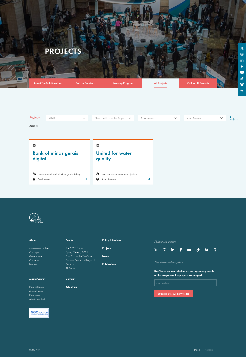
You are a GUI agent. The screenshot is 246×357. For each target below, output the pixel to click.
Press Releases (36, 286)
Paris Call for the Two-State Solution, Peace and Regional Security (80, 260)
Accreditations (36, 290)
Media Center (37, 278)
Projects (106, 248)
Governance (35, 256)
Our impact (34, 252)
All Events (70, 268)
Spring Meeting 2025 (77, 252)
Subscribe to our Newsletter (173, 293)
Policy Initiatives (111, 240)
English (197, 349)
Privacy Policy (34, 349)
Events (69, 240)
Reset (32, 126)
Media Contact (37, 298)
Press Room (34, 294)
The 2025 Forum (74, 248)
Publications (109, 264)
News (105, 256)
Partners (33, 264)
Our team (34, 260)
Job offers (71, 286)
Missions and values (39, 248)
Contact (70, 278)
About (32, 240)
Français (208, 349)
